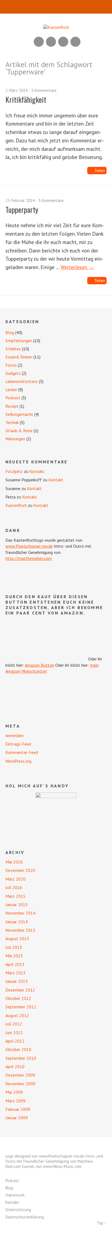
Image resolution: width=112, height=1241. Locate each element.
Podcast (12, 397)
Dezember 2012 (20, 990)
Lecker (11, 389)
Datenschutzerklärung (24, 1217)
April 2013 (14, 964)
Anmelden (14, 735)
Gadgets (13, 373)
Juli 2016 (13, 887)
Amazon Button (39, 665)
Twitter (75, 42)
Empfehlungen (18, 340)
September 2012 (20, 1006)
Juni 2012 (14, 1032)
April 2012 (14, 1041)
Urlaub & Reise (19, 430)
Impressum (14, 1195)
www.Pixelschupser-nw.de (29, 546)
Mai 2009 (14, 1092)
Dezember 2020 (20, 870)
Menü (56, 7)
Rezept (11, 406)
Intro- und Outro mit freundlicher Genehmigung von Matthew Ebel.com (54, 1161)
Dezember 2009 (20, 1075)
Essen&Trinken (18, 357)
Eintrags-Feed (18, 744)
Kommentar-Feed (21, 752)
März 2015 (15, 896)
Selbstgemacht (19, 414)
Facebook (63, 42)
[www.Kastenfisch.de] (56, 813)
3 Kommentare (44, 90)
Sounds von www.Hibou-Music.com (52, 1166)
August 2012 (17, 1015)
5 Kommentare (51, 200)
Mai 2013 (14, 955)
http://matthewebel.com (28, 558)
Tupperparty (21, 209)
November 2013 (20, 930)
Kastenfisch (16, 505)
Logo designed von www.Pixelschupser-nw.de (44, 1156)
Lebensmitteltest (21, 381)
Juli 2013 (13, 947)
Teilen (99, 170)
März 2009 (15, 1100)
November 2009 (20, 1083)
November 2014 (20, 913)
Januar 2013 (16, 981)
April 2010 (14, 1066)
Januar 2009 (16, 1117)
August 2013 (17, 938)
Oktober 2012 (18, 998)
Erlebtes (13, 348)
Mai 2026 (14, 862)
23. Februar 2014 (20, 200)
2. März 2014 (16, 90)
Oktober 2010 (18, 1049)
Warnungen (15, 438)
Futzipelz (14, 471)
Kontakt (36, 471)
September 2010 (20, 1058)
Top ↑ (102, 1223)
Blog (9, 332)
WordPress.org (18, 761)
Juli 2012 (13, 1024)
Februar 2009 (17, 1109)
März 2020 (15, 879)
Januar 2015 (16, 904)
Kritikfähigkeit (25, 99)
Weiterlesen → (77, 267)
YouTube (51, 42)
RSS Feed (39, 42)
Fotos (11, 365)
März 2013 (15, 972)
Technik (12, 422)
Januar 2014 (16, 921)
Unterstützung (18, 1209)
